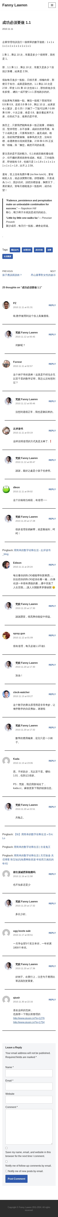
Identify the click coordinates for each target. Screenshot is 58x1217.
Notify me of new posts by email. (25, 1171)
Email (9, 1080)
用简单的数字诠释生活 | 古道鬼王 (32, 847)
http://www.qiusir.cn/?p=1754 (29, 1022)
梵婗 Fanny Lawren (26, 332)
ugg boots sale (22, 931)
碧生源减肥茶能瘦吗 (24, 872)
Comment (11, 1107)
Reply (52, 305)
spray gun (19, 633)
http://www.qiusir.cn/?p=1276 (29, 1018)
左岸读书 (18, 428)
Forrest (17, 362)
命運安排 (27, 250)
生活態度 (7, 256)
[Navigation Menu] (52, 5)
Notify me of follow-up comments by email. (28, 1165)
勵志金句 (15, 250)
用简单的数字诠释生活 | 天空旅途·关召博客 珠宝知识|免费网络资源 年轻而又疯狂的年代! (28, 859)
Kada (16, 759)
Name (9, 1067)
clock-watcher (21, 692)
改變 (49, 250)
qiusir (16, 997)
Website (9, 1094)
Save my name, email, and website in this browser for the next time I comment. (28, 1154)
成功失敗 (39, 250)
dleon (16, 487)
